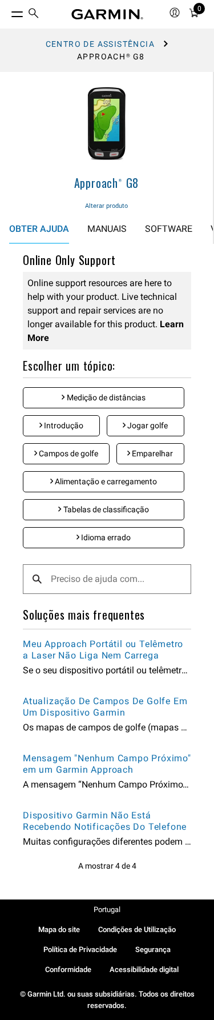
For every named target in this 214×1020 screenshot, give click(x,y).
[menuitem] (33, 14)
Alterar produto (106, 206)
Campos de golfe (67, 453)
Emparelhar (151, 453)
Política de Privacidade (80, 949)
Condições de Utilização (137, 929)
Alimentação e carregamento (105, 481)
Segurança (153, 949)
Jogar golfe (147, 425)
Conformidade (68, 969)
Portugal (107, 909)
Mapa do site (59, 929)
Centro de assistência (100, 44)
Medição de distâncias (105, 397)
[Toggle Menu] (7, 11)
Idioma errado (105, 537)
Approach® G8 (106, 182)
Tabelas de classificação (105, 509)
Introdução (62, 425)
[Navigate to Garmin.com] (107, 14)
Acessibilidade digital (144, 969)
